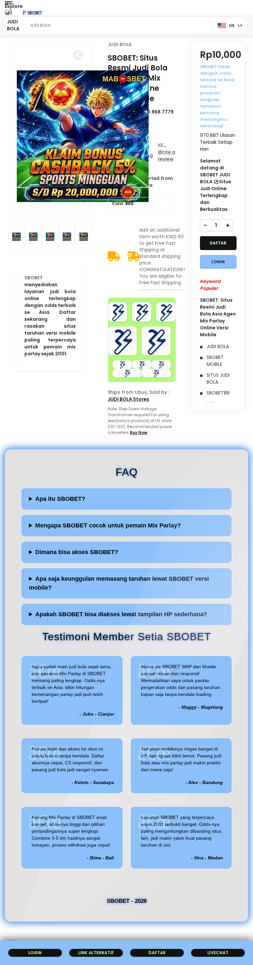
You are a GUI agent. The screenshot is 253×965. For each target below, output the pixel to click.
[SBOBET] (32, 12)
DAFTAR (218, 243)
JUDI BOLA (120, 44)
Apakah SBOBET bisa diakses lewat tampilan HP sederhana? (121, 614)
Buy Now (138, 432)
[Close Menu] (8, 14)
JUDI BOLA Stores (128, 399)
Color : (123, 203)
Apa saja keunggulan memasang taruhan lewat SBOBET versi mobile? (119, 583)
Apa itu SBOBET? (60, 498)
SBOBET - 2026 (127, 901)
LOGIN (218, 262)
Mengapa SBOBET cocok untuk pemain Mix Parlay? (108, 525)
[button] (78, 55)
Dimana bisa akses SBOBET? (76, 552)
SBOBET (33, 277)
